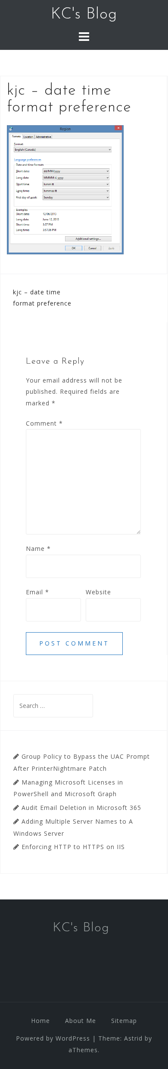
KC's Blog (84, 14)
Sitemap (124, 1020)
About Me (80, 1020)
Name (38, 548)
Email (37, 592)
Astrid (133, 1038)
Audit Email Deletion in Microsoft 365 (81, 807)
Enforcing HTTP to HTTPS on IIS (73, 847)
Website (98, 592)
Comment (44, 423)
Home (40, 1020)
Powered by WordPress (53, 1038)
